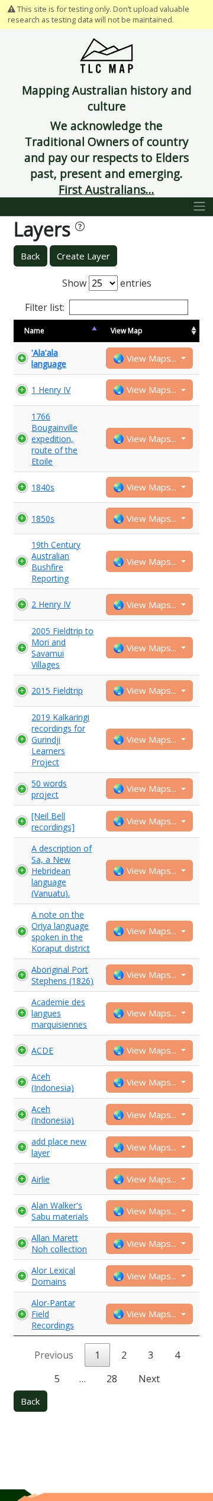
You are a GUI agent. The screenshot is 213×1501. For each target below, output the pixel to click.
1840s (42, 487)
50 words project (49, 789)
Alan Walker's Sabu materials (59, 1211)
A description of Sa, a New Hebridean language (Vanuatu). (61, 871)
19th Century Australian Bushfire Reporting (55, 561)
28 (111, 1378)
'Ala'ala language (48, 358)
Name (34, 331)
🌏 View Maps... (146, 358)
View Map (127, 331)
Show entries (106, 283)
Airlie (40, 1179)
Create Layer (83, 256)
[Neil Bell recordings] (53, 821)
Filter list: (44, 307)
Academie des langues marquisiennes (59, 1013)
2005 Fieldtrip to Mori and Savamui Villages (62, 647)
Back (30, 256)
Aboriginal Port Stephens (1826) (62, 975)
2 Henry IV (50, 604)
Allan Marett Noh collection (59, 1243)
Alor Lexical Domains (53, 1276)
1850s (42, 518)
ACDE (42, 1050)
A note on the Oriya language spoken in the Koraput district (60, 931)
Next (149, 1378)
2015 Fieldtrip (57, 690)
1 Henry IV (50, 389)
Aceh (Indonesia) (52, 1082)
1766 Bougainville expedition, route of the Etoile (54, 439)
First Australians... (106, 189)
